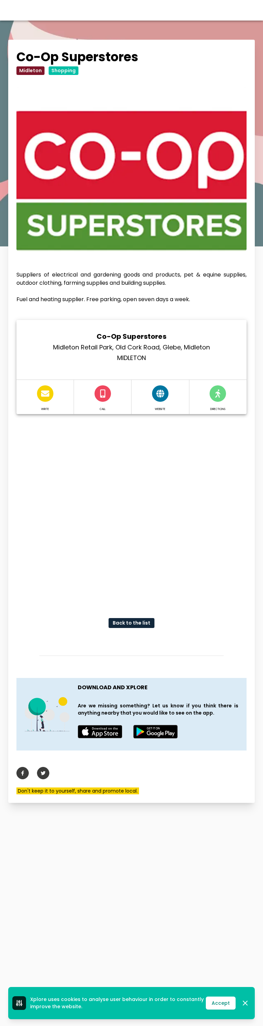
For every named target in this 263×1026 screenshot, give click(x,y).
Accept (221, 1003)
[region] (131, 510)
